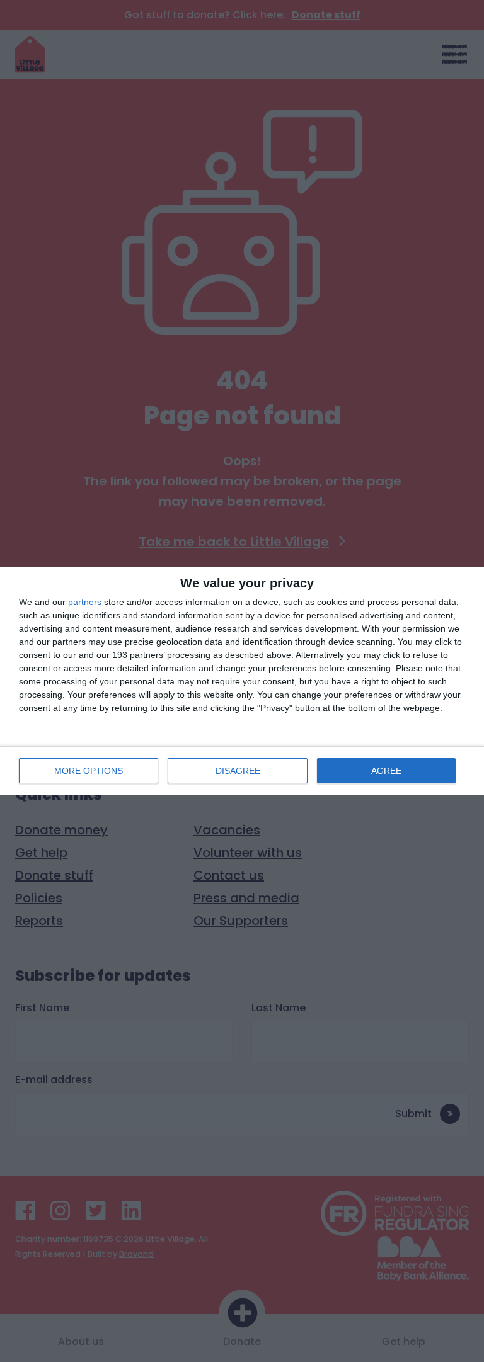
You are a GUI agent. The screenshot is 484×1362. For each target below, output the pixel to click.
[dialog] (242, 681)
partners (84, 602)
